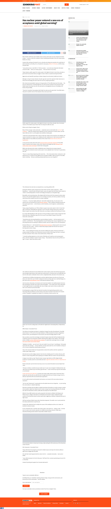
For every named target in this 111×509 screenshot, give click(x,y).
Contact (66, 503)
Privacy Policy (55, 503)
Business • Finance (36, 7)
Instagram (25, 131)
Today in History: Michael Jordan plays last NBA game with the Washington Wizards (77, 32)
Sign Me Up (26, 485)
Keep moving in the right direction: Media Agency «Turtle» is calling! (81, 89)
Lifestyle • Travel (65, 7)
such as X (60, 130)
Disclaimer (62, 503)
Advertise (40, 503)
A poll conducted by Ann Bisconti (29, 373)
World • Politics (26, 7)
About (35, 503)
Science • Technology (75, 7)
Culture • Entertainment (47, 7)
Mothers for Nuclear (53, 63)
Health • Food (57, 7)
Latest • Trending (26, 10)
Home (23, 17)
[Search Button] (67, 4)
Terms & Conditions (47, 503)
